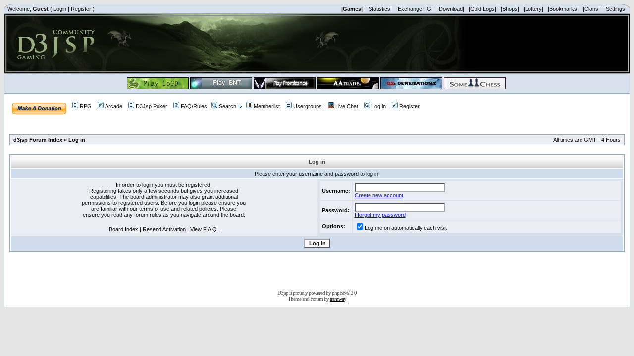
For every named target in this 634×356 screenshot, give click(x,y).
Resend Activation (164, 229)
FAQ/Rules (194, 106)
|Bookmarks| (563, 9)
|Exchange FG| (414, 9)
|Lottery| (533, 9)
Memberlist (267, 106)
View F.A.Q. (204, 229)
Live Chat (346, 106)
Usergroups (307, 106)
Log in (378, 106)
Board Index (123, 229)
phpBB (338, 293)
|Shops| (510, 9)
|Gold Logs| (482, 9)
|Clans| (591, 9)
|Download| (450, 9)
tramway (338, 299)
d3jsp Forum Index (37, 140)
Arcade (113, 106)
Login (59, 9)
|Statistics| (379, 9)
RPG (86, 106)
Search (227, 106)
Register (81, 9)
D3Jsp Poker (151, 106)
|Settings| (615, 9)
